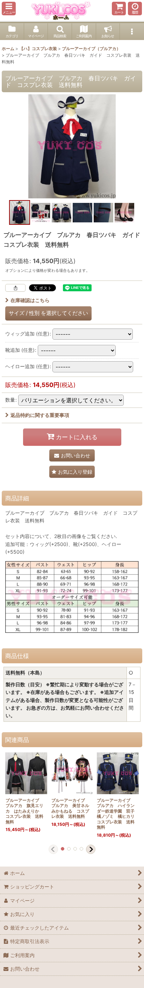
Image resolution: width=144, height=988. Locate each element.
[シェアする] (15, 288)
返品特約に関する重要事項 (39, 415)
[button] (9, 8)
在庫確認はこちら (30, 300)
